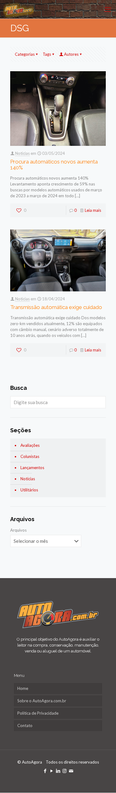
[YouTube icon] (51, 770)
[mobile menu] (107, 9)
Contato (24, 725)
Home (22, 688)
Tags (47, 54)
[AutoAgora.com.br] (18, 9)
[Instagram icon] (64, 770)
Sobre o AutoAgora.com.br (41, 700)
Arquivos (18, 530)
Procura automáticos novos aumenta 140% (54, 165)
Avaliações (30, 445)
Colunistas (29, 456)
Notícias (27, 478)
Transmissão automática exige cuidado (56, 307)
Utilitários (29, 489)
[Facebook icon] (45, 770)
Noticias (22, 153)
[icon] (71, 770)
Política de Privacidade (37, 713)
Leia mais (93, 210)
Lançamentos (32, 467)
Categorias (25, 54)
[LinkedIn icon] (58, 770)
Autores (71, 54)
